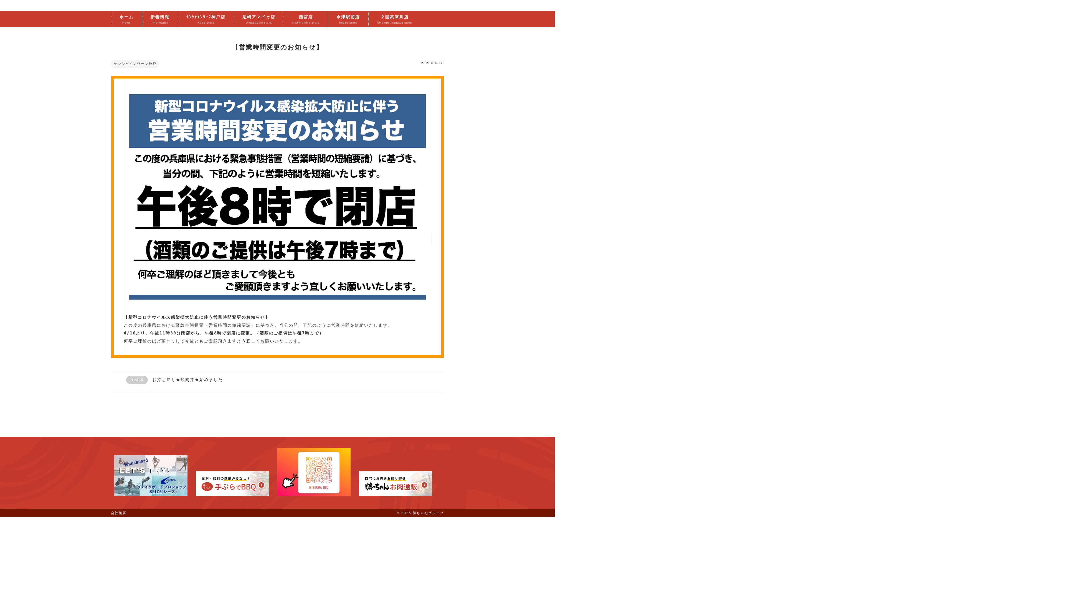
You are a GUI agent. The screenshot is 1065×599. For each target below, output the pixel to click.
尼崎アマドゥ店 (258, 19)
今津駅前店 (348, 19)
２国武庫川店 (394, 19)
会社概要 (118, 513)
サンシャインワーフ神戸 (135, 64)
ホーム (127, 19)
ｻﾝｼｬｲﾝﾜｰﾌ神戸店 (205, 19)
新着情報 (160, 19)
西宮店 (306, 19)
